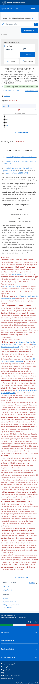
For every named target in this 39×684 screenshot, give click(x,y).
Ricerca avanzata (29, 30)
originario (12, 61)
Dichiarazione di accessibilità (10, 676)
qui (32, 18)
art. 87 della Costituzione (11, 286)
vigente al (9, 46)
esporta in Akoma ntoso (10, 602)
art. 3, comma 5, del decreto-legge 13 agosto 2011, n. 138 (18, 343)
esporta (5, 599)
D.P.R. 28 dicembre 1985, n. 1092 (22, 274)
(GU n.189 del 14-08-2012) (10, 91)
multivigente (28, 61)
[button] (24, 49)
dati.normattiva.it (7, 679)
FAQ (2, 673)
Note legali (4, 667)
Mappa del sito (6, 670)
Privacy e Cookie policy (8, 664)
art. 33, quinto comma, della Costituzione (18, 360)
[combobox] (19, 24)
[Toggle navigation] (33, 8)
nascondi (7, 96)
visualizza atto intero (31, 91)
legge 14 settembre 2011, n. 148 (17, 173)
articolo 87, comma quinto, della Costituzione (21, 157)
